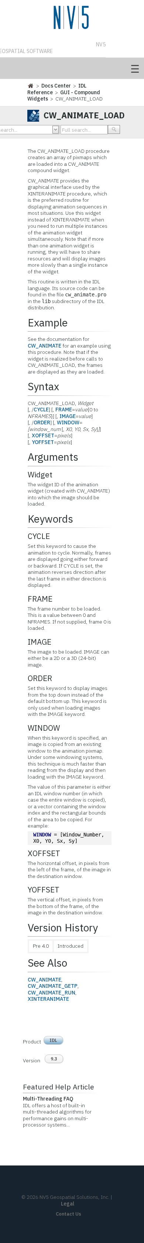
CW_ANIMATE (44, 345)
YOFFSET (43, 442)
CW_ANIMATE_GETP (53, 986)
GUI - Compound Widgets (63, 95)
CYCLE (41, 409)
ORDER (42, 422)
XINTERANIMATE (48, 999)
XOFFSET (43, 435)
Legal (67, 1203)
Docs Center (56, 85)
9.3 (54, 1059)
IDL (53, 1040)
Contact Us (68, 1214)
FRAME (63, 409)
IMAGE (67, 416)
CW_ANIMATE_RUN (51, 992)
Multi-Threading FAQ (48, 1098)
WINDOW (68, 422)
